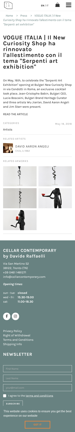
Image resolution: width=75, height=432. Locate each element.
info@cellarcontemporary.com (24, 277)
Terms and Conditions (18, 339)
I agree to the (30, 395)
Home (9, 15)
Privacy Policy (12, 331)
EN (42, 5)
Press (23, 15)
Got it (37, 424)
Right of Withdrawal (16, 335)
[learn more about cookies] (38, 416)
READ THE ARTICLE (15, 114)
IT (47, 5)
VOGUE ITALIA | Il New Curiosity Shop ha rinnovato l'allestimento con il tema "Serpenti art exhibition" (37, 20)
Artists (7, 129)
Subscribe (13, 403)
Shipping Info (12, 344)
